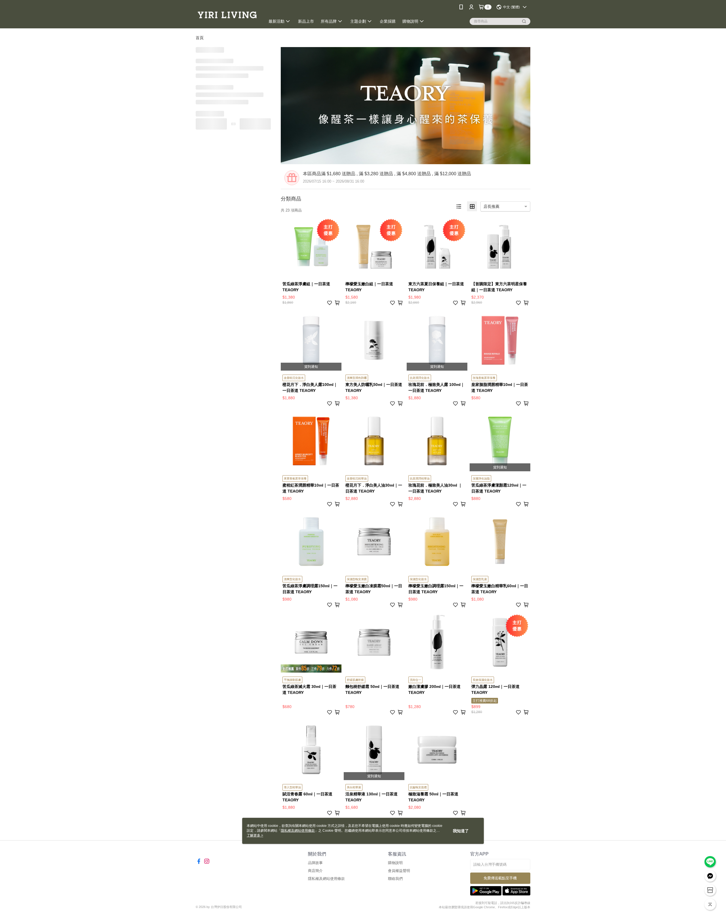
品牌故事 (315, 863)
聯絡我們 (395, 878)
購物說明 (395, 863)
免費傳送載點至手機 (500, 878)
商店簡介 (315, 871)
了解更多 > (255, 835)
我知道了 (461, 831)
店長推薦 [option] (491, 206)
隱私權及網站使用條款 (326, 878)
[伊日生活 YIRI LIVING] (227, 15)
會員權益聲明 (399, 871)
